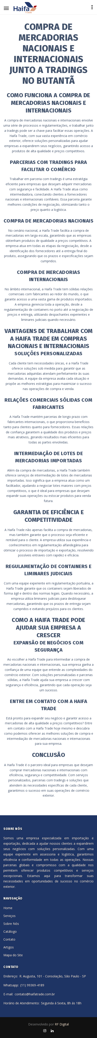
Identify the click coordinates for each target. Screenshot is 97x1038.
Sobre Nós (11, 923)
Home (7, 908)
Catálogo (10, 931)
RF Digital (62, 1024)
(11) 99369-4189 (32, 985)
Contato (9, 939)
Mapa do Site (13, 955)
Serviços (9, 916)
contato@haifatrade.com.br (35, 994)
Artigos (8, 947)
